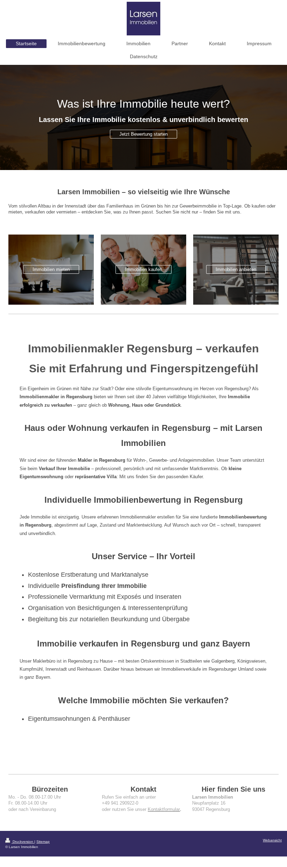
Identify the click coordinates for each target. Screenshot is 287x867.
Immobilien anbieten (236, 269)
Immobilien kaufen (143, 269)
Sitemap (43, 842)
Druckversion (23, 842)
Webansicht (272, 840)
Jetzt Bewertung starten (143, 134)
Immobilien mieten (51, 269)
